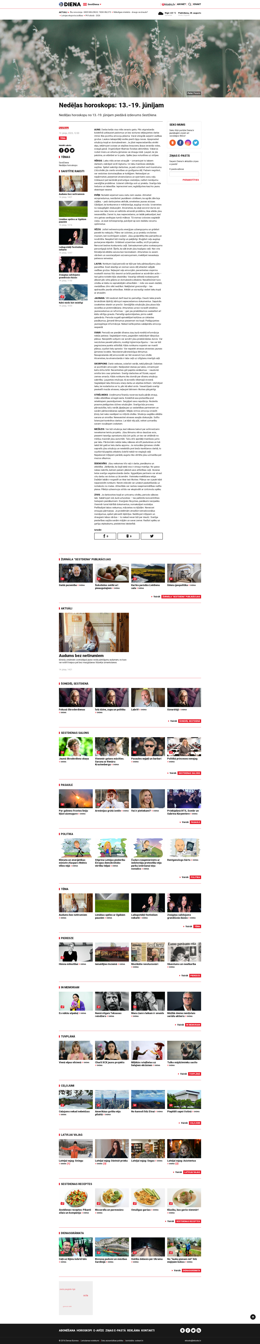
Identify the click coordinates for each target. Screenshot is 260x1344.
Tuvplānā (68, 1036)
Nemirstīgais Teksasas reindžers (108, 1015)
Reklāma (133, 1330)
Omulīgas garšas (144, 1209)
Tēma (63, 138)
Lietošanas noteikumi (90, 1341)
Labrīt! (139, 709)
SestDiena (64, 162)
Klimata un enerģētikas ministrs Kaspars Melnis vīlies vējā (73, 862)
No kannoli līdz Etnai (147, 1111)
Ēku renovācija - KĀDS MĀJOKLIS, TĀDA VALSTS (90, 12)
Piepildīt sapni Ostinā (183, 1111)
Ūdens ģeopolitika (181, 585)
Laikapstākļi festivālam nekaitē (144, 916)
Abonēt (181, 4)
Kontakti (148, 1330)
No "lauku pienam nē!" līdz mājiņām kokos (182, 1260)
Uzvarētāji (177, 709)
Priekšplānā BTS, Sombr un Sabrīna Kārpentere (183, 812)
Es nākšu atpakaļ (72, 1013)
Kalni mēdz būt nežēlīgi (71, 302)
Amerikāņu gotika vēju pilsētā (108, 1113)
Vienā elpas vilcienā (74, 1062)
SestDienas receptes (76, 1184)
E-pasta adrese (176, 169)
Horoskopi (84, 1330)
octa (85, 1295)
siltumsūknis (82, 1308)
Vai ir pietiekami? (145, 810)
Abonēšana (67, 1330)
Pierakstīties (191, 180)
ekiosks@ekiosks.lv (193, 1341)
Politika (67, 834)
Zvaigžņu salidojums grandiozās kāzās (69, 276)
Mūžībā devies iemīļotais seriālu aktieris (181, 1015)
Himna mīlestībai (72, 964)
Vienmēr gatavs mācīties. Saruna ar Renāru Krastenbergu (109, 761)
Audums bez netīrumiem (71, 194)
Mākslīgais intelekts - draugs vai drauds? (131, 12)
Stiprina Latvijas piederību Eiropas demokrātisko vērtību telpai (110, 862)
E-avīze (98, 1330)
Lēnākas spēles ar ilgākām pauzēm (110, 916)
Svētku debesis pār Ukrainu (147, 1260)
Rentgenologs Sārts (182, 859)
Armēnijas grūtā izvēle (112, 810)
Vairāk (157, 596)
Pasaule (67, 785)
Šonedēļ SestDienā (74, 683)
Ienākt (197, 4)
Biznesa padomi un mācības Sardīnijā (111, 1260)
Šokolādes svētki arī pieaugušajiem (107, 587)
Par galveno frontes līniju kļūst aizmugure (73, 812)
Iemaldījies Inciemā (110, 964)
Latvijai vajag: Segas (146, 1160)
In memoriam (70, 987)
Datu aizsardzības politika (112, 1341)
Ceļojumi (67, 1085)
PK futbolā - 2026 (92, 15)
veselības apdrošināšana (73, 1300)
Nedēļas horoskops (68, 165)
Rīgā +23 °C (170, 13)
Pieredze (67, 938)
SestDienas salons (75, 732)
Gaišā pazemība (72, 585)
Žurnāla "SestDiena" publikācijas (86, 559)
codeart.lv (139, 1341)
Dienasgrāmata (72, 1233)
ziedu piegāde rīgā (67, 1289)
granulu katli (67, 1306)
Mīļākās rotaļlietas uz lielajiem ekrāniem (145, 1064)
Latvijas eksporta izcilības (72, 15)
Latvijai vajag (71, 1134)
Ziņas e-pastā (115, 1330)
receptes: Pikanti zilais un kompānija (75, 1211)
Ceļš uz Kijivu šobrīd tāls (73, 1260)
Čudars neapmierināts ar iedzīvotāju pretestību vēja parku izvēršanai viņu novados (146, 864)
